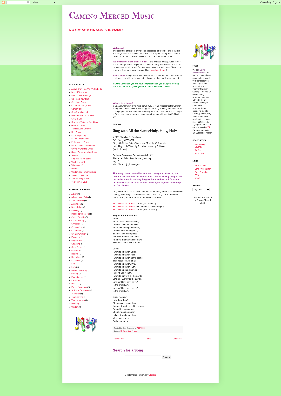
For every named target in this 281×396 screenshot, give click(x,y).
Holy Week (76, 257)
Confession (76, 230)
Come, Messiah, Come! (81, 105)
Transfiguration (78, 300)
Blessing (75, 210)
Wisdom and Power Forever (83, 172)
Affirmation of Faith (79, 197)
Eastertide (75, 237)
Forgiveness (76, 240)
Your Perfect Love (79, 182)
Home (148, 339)
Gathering (75, 244)
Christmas (75, 224)
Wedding (75, 304)
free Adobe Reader (157, 70)
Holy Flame (76, 132)
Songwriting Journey (200, 145)
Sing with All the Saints (124, 203)
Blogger (152, 375)
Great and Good (78, 125)
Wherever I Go (77, 165)
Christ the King (77, 220)
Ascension (76, 204)
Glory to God (76, 119)
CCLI (208, 127)
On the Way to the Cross (82, 149)
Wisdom (75, 169)
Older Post (177, 339)
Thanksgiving (77, 297)
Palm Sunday (77, 277)
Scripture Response (80, 290)
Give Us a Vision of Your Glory (84, 122)
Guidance (75, 250)
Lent (73, 264)
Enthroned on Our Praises (82, 115)
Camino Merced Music (112, 15)
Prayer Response (79, 287)
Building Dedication (80, 214)
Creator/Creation (78, 234)
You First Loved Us (79, 175)
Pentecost (75, 280)
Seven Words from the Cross (84, 152)
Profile (198, 150)
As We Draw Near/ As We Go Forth (86, 89)
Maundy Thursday (79, 270)
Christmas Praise (79, 102)
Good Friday (76, 247)
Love (73, 267)
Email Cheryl (200, 165)
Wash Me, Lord (78, 162)
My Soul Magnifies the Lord (83, 145)
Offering (74, 274)
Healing (74, 254)
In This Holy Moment (80, 139)
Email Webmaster (203, 169)
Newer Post (119, 339)
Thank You (199, 153)
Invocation (75, 260)
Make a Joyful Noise (80, 142)
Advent (74, 194)
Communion (76, 227)
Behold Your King (79, 92)
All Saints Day (125, 331)
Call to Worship (78, 217)
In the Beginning (78, 135)
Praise (134, 331)
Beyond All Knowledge (81, 95)
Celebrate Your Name (81, 99)
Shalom (74, 155)
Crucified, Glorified (79, 112)
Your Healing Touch (80, 179)
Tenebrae (75, 294)
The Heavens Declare (81, 129)
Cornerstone (76, 109)
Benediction (76, 207)
